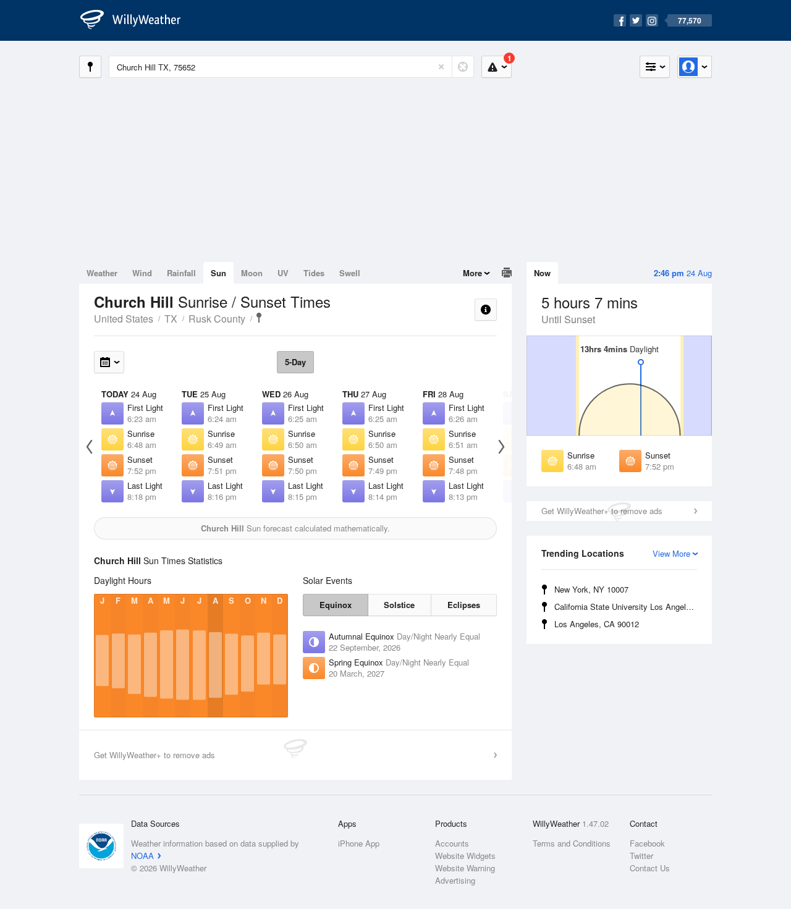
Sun (218, 273)
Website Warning (465, 868)
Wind (142, 273)
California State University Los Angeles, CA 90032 (627, 606)
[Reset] (441, 67)
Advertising (455, 880)
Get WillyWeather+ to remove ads (601, 511)
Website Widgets (465, 855)
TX (170, 318)
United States (123, 318)
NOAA (142, 855)
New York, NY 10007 (591, 589)
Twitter (641, 855)
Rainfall (181, 273)
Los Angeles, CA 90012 (596, 624)
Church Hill (259, 318)
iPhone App (358, 843)
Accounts (452, 843)
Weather (102, 273)
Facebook (647, 843)
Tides (313, 273)
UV (283, 273)
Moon (252, 273)
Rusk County (216, 318)
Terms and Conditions (572, 843)
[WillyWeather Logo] (137, 20)
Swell (349, 273)
